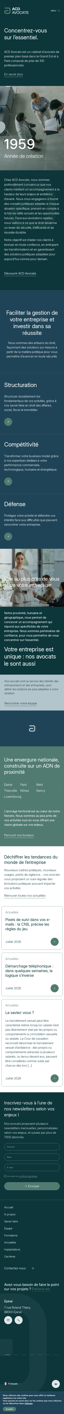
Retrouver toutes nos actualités (25, 895)
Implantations (12, 1249)
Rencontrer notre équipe (20, 703)
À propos (9, 1214)
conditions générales (28, 1176)
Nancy (40, 790)
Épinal (8, 784)
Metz (39, 784)
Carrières (9, 1256)
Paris (23, 784)
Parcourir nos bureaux (19, 835)
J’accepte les (22, 1176)
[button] (7, 1354)
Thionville (10, 790)
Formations (11, 1235)
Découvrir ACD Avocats (20, 273)
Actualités (10, 1242)
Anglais (12, 1388)
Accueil (8, 1207)
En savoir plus (13, 74)
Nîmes (24, 790)
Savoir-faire (11, 1221)
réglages (29, 1403)
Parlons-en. (41, 1289)
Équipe (8, 1228)
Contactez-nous (15, 1268)
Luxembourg (12, 796)
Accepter (9, 1409)
